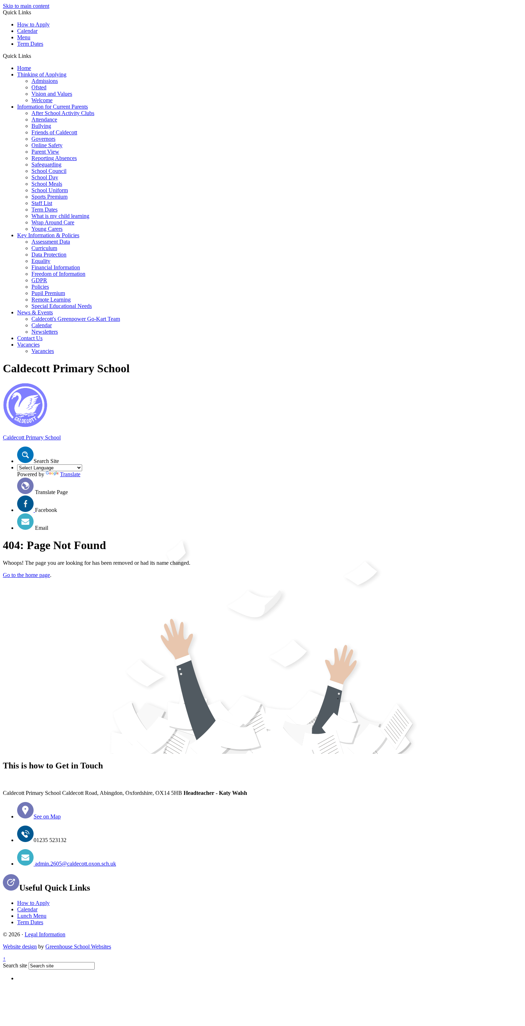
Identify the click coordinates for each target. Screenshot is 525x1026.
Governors (43, 139)
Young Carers (46, 229)
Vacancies (28, 345)
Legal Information (45, 934)
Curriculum (44, 248)
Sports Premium (49, 197)
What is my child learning (60, 216)
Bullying (41, 126)
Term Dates (30, 44)
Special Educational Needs (61, 306)
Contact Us (29, 338)
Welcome (41, 100)
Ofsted (38, 87)
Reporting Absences (54, 158)
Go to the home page (26, 575)
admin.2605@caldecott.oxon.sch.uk (75, 864)
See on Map (47, 816)
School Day (44, 177)
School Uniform (49, 190)
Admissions (44, 81)
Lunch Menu (31, 916)
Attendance (44, 119)
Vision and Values (51, 94)
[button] (33, 56)
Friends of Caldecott (54, 132)
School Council (48, 171)
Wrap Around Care (52, 222)
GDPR (39, 280)
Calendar (27, 31)
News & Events (35, 312)
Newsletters (44, 332)
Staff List (41, 203)
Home (24, 68)
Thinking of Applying (41, 74)
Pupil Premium (48, 293)
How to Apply (33, 24)
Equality (40, 261)
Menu (23, 37)
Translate (70, 474)
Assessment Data (50, 242)
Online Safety (46, 145)
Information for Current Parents (52, 107)
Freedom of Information (58, 274)
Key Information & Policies (48, 235)
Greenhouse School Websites (78, 946)
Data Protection (48, 254)
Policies (40, 287)
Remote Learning (51, 300)
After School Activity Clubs (62, 113)
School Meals (46, 184)
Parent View (45, 152)
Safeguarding (46, 164)
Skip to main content (26, 6)
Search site (15, 965)
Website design (20, 946)
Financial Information (55, 267)
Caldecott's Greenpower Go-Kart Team (75, 319)
